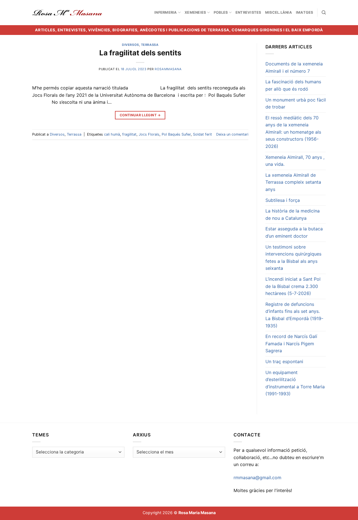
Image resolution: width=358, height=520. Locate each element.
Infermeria (165, 12)
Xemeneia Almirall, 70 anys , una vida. (294, 160)
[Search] (324, 12)
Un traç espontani (284, 361)
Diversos (130, 45)
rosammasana (168, 69)
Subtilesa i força (282, 200)
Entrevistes (248, 12)
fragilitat (129, 134)
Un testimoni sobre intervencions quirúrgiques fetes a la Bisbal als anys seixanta (293, 257)
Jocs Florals (149, 134)
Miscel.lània (278, 12)
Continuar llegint (140, 115)
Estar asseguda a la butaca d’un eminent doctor (294, 232)
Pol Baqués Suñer (176, 134)
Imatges (304, 12)
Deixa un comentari (232, 134)
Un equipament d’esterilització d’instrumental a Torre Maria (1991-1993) (295, 383)
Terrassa (149, 45)
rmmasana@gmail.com (257, 477)
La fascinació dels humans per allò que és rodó (293, 85)
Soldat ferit (202, 134)
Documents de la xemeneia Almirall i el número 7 (294, 67)
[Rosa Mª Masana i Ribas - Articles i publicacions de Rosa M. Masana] (67, 13)
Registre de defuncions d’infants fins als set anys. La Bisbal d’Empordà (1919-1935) (294, 314)
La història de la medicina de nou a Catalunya (292, 214)
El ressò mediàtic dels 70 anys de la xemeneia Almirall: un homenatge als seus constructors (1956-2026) (293, 132)
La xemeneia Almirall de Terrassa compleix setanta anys (293, 182)
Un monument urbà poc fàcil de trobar (295, 103)
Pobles (221, 12)
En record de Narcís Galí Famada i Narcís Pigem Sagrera (291, 343)
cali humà (112, 134)
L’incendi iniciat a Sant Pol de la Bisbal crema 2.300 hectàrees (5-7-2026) (293, 286)
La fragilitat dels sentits (140, 52)
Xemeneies (195, 12)
